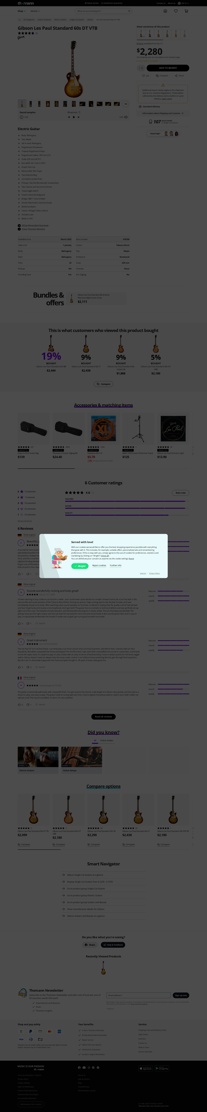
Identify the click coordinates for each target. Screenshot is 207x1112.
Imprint (143, 573)
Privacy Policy (154, 573)
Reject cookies (99, 565)
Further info (115, 565)
